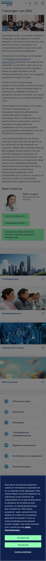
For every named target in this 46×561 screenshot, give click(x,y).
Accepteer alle (23, 538)
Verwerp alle (23, 545)
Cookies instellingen (23, 552)
